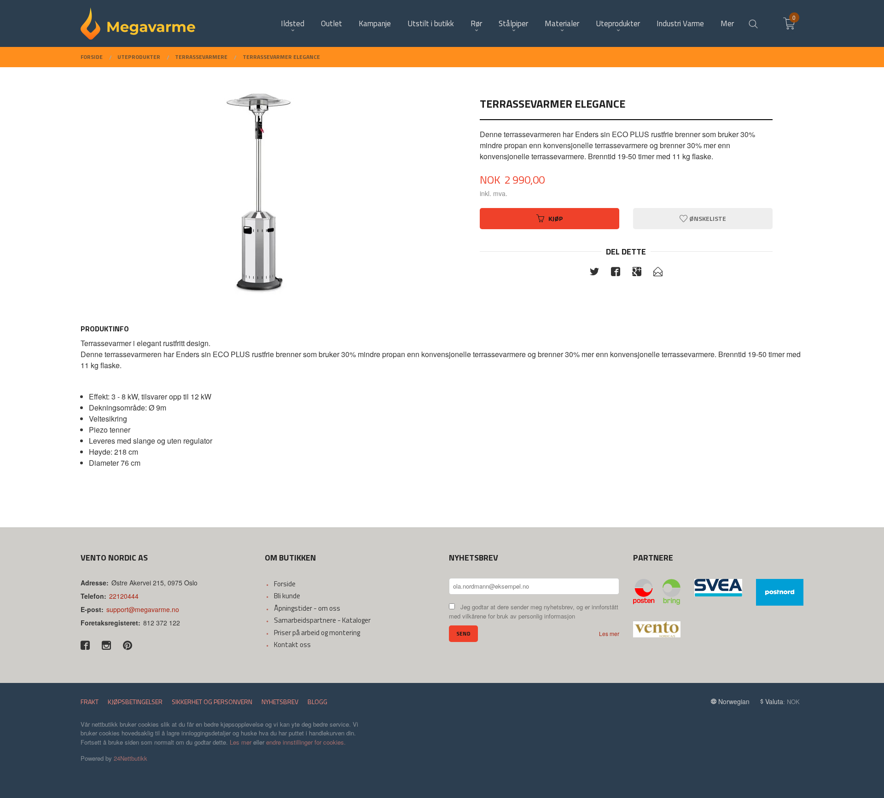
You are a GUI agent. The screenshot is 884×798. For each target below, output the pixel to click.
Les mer (609, 633)
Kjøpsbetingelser (135, 701)
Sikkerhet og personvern (212, 701)
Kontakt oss (292, 644)
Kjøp (555, 218)
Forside (285, 583)
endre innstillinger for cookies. (306, 742)
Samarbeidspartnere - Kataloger (322, 620)
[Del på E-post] (658, 273)
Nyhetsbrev (280, 701)
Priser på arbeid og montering (317, 632)
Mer (727, 23)
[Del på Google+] (636, 273)
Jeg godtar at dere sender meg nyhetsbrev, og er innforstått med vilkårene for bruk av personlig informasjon (533, 611)
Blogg (317, 701)
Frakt (90, 701)
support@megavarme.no (142, 609)
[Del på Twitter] (594, 273)
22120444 (124, 596)
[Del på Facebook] (615, 273)
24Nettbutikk (130, 758)
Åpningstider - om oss (307, 608)
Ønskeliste (707, 218)
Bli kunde (287, 595)
